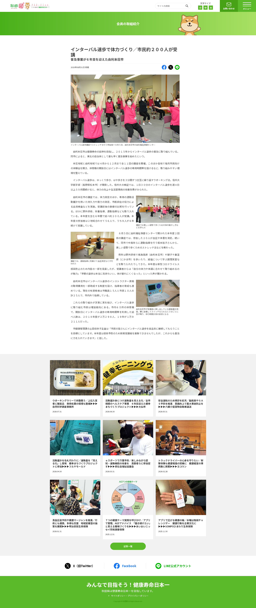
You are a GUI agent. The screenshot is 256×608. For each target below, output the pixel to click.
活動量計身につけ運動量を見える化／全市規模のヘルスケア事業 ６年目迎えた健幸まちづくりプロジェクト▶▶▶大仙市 (128, 388)
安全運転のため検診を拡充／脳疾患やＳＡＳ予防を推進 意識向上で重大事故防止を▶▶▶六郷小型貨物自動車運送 (181, 388)
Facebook (164, 67)
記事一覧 (128, 546)
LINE (177, 67)
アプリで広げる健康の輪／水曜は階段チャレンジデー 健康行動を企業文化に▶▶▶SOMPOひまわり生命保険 (181, 509)
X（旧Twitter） (170, 67)
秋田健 (30, 5)
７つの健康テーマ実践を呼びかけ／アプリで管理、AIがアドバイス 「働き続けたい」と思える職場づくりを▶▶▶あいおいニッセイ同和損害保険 (128, 509)
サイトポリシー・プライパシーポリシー (129, 596)
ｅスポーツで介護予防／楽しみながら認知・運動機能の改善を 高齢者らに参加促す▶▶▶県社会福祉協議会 (128, 448)
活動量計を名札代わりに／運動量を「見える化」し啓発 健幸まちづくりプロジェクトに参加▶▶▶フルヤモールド (75, 448)
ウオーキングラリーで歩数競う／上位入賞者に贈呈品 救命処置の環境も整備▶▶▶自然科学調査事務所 (75, 388)
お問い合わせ (229, 8)
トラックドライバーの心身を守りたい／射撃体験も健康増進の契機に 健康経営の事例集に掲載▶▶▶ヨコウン (181, 448)
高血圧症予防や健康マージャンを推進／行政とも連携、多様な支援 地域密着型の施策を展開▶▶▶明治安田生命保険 (75, 509)
